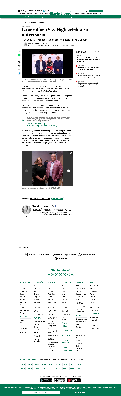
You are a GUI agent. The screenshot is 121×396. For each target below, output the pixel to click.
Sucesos (23, 302)
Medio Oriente (81, 335)
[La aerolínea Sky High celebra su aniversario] (19, 55)
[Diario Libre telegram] (64, 274)
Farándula (51, 294)
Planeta (95, 13)
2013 (23, 369)
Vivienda (37, 305)
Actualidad (29, 13)
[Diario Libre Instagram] (52, 274)
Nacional (23, 286)
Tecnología (38, 330)
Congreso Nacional (23, 329)
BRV (63, 317)
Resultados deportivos (66, 311)
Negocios (37, 297)
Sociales (51, 305)
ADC (77, 286)
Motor (64, 294)
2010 (44, 369)
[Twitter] (53, 206)
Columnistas (80, 306)
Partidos (23, 320)
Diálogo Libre (24, 307)
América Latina (81, 322)
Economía (48, 13)
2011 (37, 369)
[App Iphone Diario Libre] (59, 380)
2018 (65, 364)
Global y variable (36, 311)
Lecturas (79, 309)
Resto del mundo (79, 349)
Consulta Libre (53, 351)
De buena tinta (81, 294)
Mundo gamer (95, 307)
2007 (65, 369)
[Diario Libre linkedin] (60, 274)
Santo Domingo (34, 46)
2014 (93, 364)
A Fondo (22, 305)
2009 (51, 369)
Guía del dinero (95, 310)
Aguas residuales (46, 17)
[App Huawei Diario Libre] (73, 380)
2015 (86, 364)
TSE (21, 325)
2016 (79, 364)
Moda (50, 297)
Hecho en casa (95, 305)
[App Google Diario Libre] (46, 380)
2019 (58, 364)
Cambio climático (37, 340)
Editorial (79, 291)
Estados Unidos (81, 319)
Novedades (52, 307)
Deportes (83, 13)
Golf (63, 297)
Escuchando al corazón (53, 343)
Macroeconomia (39, 314)
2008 (58, 369)
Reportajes (24, 313)
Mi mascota (52, 314)
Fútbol (64, 289)
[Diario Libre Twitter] (56, 274)
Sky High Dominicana (40, 199)
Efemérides (94, 317)
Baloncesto (66, 286)
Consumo (37, 302)
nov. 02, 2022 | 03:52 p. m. (51, 46)
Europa (78, 330)
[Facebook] (55, 206)
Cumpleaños (94, 320)
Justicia (23, 297)
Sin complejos (53, 335)
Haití (77, 324)
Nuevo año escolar (33, 17)
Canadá (78, 332)
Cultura (50, 291)
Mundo (42, 13)
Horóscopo (94, 325)
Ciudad (22, 289)
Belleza (50, 299)
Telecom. (37, 307)
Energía (36, 299)
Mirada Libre (80, 289)
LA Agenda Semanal (74, 17)
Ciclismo (65, 299)
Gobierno (23, 332)
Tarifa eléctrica (86, 17)
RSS (91, 323)
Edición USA (67, 331)
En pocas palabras (51, 339)
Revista (77, 13)
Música (50, 286)
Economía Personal (51, 347)
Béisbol (64, 291)
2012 (30, 369)
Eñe (49, 328)
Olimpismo (66, 305)
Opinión (89, 13)
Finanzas (37, 286)
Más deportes (67, 307)
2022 (37, 364)
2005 (79, 369)
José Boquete (25, 310)
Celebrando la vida (52, 332)
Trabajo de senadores (60, 17)
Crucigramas (94, 328)
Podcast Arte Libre (52, 311)
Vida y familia (52, 326)
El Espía (78, 299)
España (78, 327)
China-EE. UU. (22, 17)
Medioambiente (39, 322)
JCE (21, 323)
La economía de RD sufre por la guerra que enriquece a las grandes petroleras (88, 59)
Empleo (36, 294)
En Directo (79, 297)
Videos (101, 13)
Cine (49, 289)
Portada (25, 22)
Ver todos (98, 52)
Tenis (64, 302)
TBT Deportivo (67, 320)
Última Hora (21, 13)
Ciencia (36, 324)
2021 (44, 364)
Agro (35, 291)
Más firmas (80, 312)
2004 (86, 369)
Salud (22, 294)
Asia (77, 338)
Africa (78, 341)
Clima (36, 327)
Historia (36, 332)
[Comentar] (19, 66)
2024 (23, 364)
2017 (72, 364)
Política (36, 13)
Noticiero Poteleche (79, 303)
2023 (30, 364)
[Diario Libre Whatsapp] (72, 274)
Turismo (37, 289)
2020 (51, 364)
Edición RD (66, 335)
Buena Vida (52, 302)
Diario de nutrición (51, 322)
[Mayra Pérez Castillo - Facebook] (49, 43)
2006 (72, 369)
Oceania (79, 343)
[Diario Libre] (60, 13)
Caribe (78, 346)
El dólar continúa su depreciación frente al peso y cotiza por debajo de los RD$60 (89, 85)
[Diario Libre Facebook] (48, 274)
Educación (23, 291)
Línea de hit (66, 314)
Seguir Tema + (57, 199)
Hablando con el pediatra (53, 318)
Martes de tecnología (37, 336)
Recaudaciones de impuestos (102, 17)
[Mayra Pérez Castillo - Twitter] (46, 43)
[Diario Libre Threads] (68, 274)
